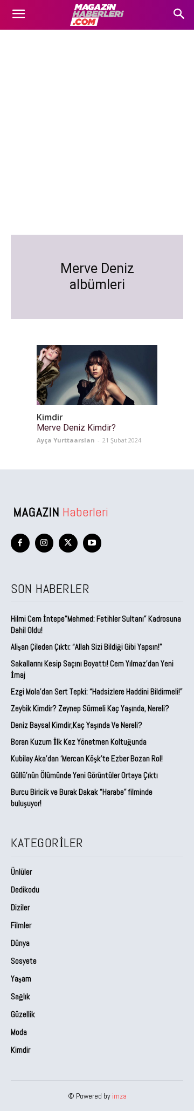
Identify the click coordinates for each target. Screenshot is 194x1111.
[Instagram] (44, 543)
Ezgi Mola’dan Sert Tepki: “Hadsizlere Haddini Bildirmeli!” (97, 691)
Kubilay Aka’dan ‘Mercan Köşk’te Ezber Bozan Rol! (87, 758)
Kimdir (50, 417)
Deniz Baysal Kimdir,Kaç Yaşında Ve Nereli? (76, 725)
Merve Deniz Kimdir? (76, 427)
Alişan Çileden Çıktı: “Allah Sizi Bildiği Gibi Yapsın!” (86, 647)
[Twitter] (68, 543)
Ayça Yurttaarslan (66, 440)
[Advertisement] (97, 132)
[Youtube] (92, 543)
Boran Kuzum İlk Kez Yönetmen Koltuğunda (79, 742)
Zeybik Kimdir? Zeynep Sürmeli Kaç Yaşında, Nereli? (90, 708)
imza (119, 1096)
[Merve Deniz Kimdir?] (97, 375)
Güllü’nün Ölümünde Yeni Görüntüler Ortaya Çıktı (84, 775)
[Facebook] (20, 543)
